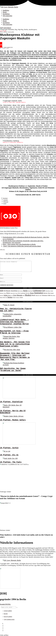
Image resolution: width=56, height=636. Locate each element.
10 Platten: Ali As (9, 455)
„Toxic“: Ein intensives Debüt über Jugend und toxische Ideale (22, 246)
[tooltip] (5, 198)
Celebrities (37, 290)
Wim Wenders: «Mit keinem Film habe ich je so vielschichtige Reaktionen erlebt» (15, 344)
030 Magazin (6, 290)
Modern (28, 295)
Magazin (19, 295)
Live (14, 295)
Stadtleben (6, 10)
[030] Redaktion (8, 47)
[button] (16, 607)
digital (52, 290)
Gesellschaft (22, 293)
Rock (4, 297)
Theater (14, 297)
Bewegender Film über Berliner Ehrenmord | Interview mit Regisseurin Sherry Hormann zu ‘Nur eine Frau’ (15, 356)
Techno (9, 297)
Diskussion (1, 293)
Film (19, 293)
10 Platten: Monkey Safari (13, 420)
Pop (52, 295)
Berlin (25, 291)
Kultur (6, 295)
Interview (45, 293)
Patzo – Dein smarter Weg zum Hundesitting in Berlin (19, 244)
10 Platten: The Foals (11, 462)
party (40, 295)
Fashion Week (12, 293)
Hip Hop (28, 293)
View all (2, 249)
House (32, 293)
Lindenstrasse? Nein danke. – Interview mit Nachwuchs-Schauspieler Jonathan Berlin (14, 322)
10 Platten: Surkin (9, 448)
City (43, 290)
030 (1, 290)
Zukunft (21, 297)
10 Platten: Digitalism (11, 402)
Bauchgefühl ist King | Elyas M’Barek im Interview (14, 332)
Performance (44, 295)
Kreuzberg (1, 295)
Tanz (6, 297)
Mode (24, 295)
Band (19, 290)
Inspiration (38, 293)
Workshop (17, 297)
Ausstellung (14, 290)
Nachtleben (6, 14)
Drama (5, 293)
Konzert (52, 293)
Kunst (9, 295)
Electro (8, 293)
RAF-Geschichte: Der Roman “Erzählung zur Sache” (13, 369)
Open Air (37, 295)
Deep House (48, 290)
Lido (12, 295)
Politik (49, 295)
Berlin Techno (30, 290)
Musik (5, 12)
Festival (16, 293)
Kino (49, 293)
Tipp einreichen (7, 15)
